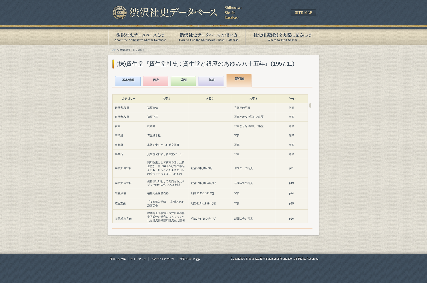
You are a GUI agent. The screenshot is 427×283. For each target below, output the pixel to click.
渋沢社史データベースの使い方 (209, 37)
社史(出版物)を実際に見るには (282, 37)
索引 (184, 80)
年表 (212, 80)
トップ (112, 50)
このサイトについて (163, 259)
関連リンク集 (118, 259)
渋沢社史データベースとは (140, 37)
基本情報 (128, 80)
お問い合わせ (187, 259)
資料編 (239, 78)
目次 (156, 80)
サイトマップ (138, 259)
